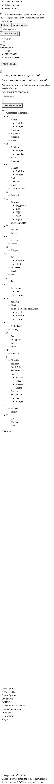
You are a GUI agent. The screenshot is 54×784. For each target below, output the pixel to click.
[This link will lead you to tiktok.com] (27, 659)
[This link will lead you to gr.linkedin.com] (27, 609)
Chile (13, 178)
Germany (15, 240)
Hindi (18, 264)
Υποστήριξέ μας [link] (8, 33)
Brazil (13, 157)
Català (18, 381)
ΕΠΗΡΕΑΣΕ (11, 54)
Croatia (14, 185)
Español (19, 377)
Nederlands (21, 154)
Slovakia (15, 360)
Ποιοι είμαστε (8, 688)
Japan (13, 281)
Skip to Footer (11, 8)
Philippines (16, 339)
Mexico (14, 305)
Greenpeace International (17, 113)
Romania (15, 353)
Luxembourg (17, 288)
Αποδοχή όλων (20, 25)
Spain (13, 374)
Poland (14, 343)
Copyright (6, 712)
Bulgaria (15, 161)
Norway (14, 329)
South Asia (16, 367)
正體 (18, 212)
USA (13, 425)
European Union (18, 223)
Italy (13, 274)
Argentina (15, 133)
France (14, 233)
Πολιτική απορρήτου (11, 709)
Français (19, 126)
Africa (14, 119)
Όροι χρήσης (8, 716)
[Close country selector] (3, 110)
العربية (19, 312)
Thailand (15, 408)
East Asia (15, 202)
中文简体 (20, 205)
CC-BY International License (30, 782)
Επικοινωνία (7, 698)
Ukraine (14, 422)
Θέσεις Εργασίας (9, 695)
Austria (14, 140)
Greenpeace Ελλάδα (12, 105)
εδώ (15, 88)
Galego (19, 388)
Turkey (14, 412)
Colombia (15, 181)
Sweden (14, 391)
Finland (14, 229)
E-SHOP (6, 702)
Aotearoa (15, 130)
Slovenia (15, 363)
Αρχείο (5, 719)
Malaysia (15, 302)
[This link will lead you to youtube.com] (27, 508)
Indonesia (15, 267)
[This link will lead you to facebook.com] (27, 458)
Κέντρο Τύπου (8, 692)
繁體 (18, 209)
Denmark (15, 195)
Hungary (15, 250)
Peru (13, 336)
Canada (14, 168)
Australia (15, 137)
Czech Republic (18, 188)
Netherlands (16, 326)
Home (7, 51)
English (19, 123)
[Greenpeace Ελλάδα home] (9, 29)
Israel (13, 271)
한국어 (19, 216)
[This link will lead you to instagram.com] (27, 558)
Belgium (15, 147)
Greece (14, 243)
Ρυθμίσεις (5, 25)
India (13, 257)
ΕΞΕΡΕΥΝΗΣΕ (12, 57)
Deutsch (19, 291)
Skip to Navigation (13, 1)
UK (12, 418)
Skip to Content (12, 5)
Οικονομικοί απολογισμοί (13, 705)
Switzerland (16, 394)
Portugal (15, 346)
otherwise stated (15, 779)
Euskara (19, 384)
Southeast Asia (17, 370)
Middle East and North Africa (24, 308)
